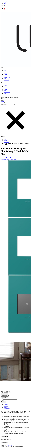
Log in (5, 3)
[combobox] (8, 104)
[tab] (17, 404)
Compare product (5, 395)
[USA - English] (4, 9)
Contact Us (6, 407)
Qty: (2, 400)
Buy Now (3, 401)
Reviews (6, 406)
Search (2, 136)
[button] (15, 135)
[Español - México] (4, 8)
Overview (6, 404)
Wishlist (2, 101)
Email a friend (4, 397)
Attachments (7, 408)
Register (6, 2)
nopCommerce (10, 445)
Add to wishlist (4, 394)
